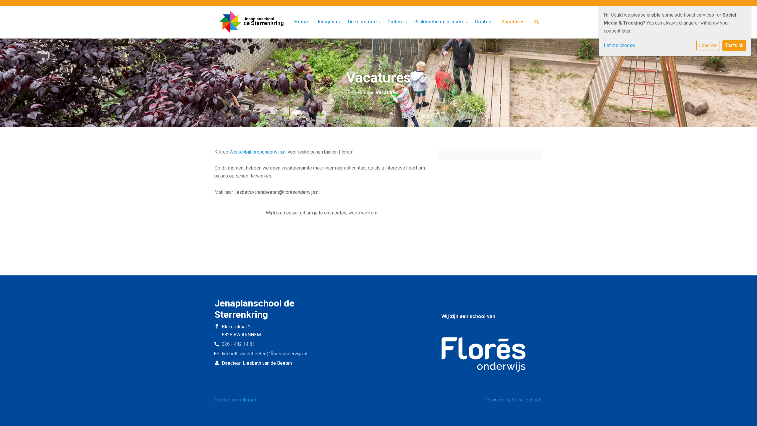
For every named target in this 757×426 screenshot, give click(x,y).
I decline (708, 45)
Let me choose (619, 45)
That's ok (734, 45)
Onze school (363, 22)
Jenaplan (327, 22)
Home (301, 22)
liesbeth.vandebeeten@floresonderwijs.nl (264, 353)
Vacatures (513, 22)
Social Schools (527, 400)
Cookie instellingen (236, 400)
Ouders (396, 22)
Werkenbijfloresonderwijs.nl (258, 152)
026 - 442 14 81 (238, 344)
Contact (484, 22)
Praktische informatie (440, 22)
